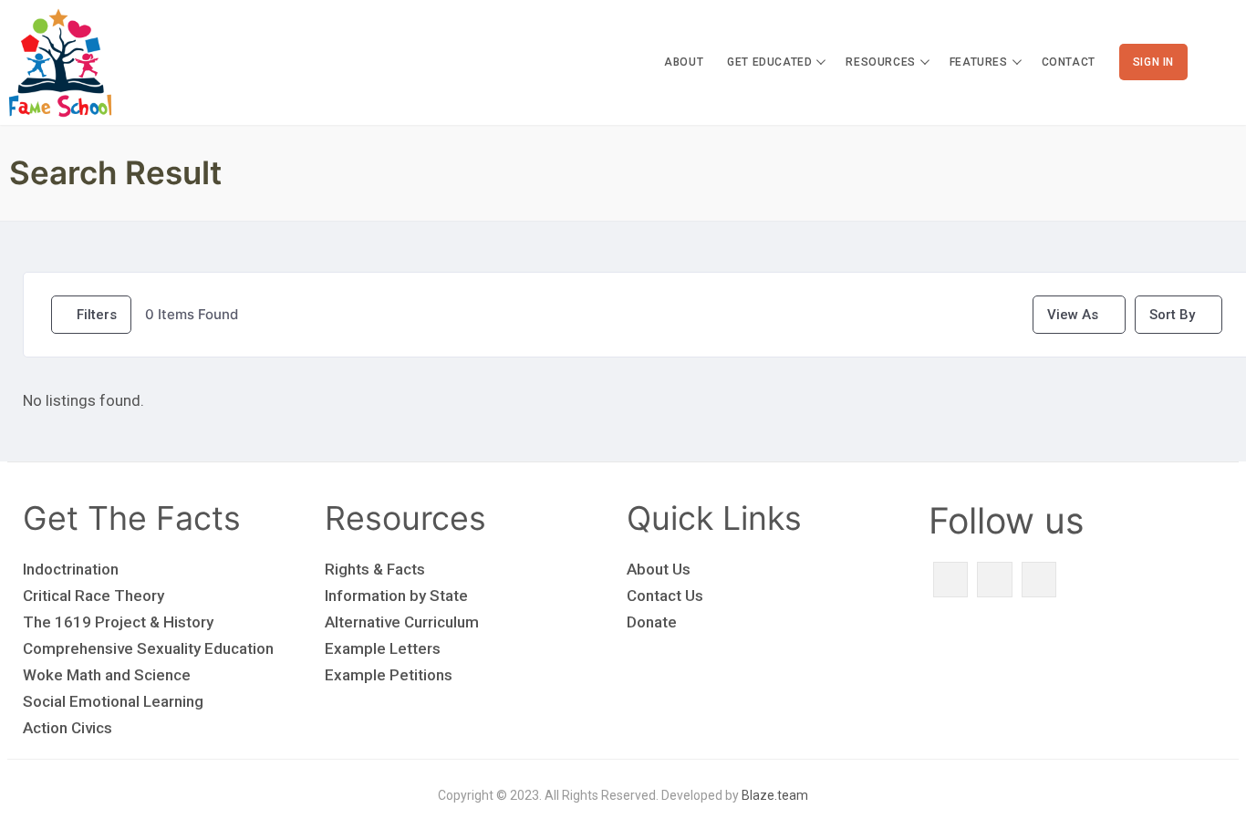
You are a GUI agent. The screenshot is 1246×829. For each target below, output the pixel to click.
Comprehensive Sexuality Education (148, 648)
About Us (658, 569)
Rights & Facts (375, 569)
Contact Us (665, 595)
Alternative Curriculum (402, 622)
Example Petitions (388, 675)
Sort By (1172, 314)
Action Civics (67, 728)
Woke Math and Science (107, 675)
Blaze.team (775, 795)
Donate (652, 622)
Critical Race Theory (93, 595)
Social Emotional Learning (113, 701)
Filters (97, 314)
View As (1072, 314)
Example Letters (383, 648)
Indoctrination (71, 569)
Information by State (396, 595)
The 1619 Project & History (118, 622)
